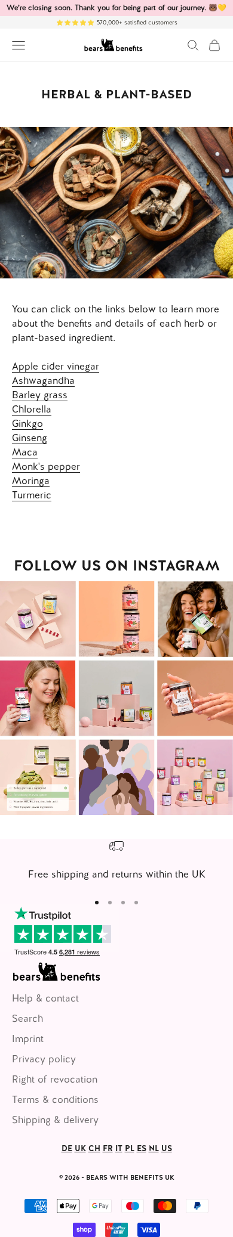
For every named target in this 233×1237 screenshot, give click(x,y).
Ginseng (29, 438)
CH (94, 1148)
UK (80, 1148)
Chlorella (31, 409)
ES (141, 1148)
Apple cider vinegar (55, 366)
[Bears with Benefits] (116, 698)
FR (108, 1148)
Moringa (31, 481)
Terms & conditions (55, 1099)
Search (27, 1018)
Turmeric (31, 495)
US (166, 1148)
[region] (116, 860)
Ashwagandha (43, 380)
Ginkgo (27, 423)
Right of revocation (54, 1079)
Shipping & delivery (55, 1120)
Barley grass (40, 395)
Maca (25, 452)
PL (129, 1148)
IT (118, 1148)
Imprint (28, 1039)
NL (154, 1148)
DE (67, 1148)
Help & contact (45, 998)
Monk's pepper (46, 466)
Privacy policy (44, 1059)
